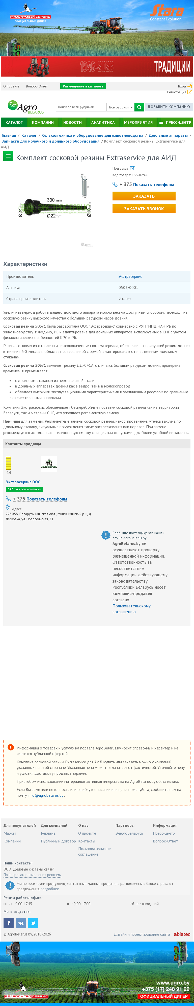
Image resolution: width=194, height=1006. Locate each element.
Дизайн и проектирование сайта (142, 934)
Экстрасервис (130, 276)
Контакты (86, 840)
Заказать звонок (144, 209)
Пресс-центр (178, 122)
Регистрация (176, 92)
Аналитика (103, 122)
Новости (72, 122)
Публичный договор (58, 840)
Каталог (14, 122)
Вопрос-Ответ (36, 86)
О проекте (11, 86)
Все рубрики (119, 107)
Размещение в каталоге (83, 86)
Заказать (144, 196)
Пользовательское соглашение (94, 851)
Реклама (48, 833)
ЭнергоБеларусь (129, 833)
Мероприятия (138, 122)
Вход (182, 86)
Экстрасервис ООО (23, 481)
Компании (43, 122)
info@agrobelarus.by (46, 795)
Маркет (10, 833)
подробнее (50, 888)
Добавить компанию (169, 106)
